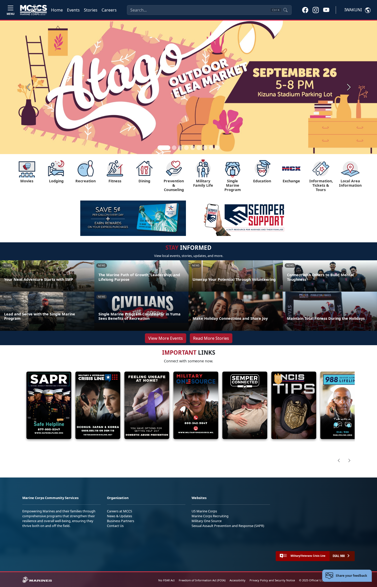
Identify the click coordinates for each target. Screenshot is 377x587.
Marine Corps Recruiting (210, 516)
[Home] (33, 10)
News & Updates (119, 516)
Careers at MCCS (119, 511)
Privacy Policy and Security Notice (272, 580)
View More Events (165, 338)
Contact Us (115, 525)
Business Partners (120, 521)
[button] (305, 10)
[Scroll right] (349, 460)
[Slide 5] (192, 147)
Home (57, 10)
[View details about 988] (342, 405)
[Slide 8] (211, 147)
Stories (90, 10)
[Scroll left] (338, 460)
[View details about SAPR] (48, 405)
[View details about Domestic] (146, 405)
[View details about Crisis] (97, 405)
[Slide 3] (180, 147)
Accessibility (237, 580)
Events (73, 10)
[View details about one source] (195, 405)
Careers (109, 10)
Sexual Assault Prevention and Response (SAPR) (228, 525)
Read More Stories (211, 338)
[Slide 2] (174, 147)
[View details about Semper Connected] (244, 405)
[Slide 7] (205, 147)
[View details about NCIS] (293, 405)
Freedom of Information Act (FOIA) (202, 580)
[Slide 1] (163, 147)
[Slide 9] (217, 147)
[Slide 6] (198, 147)
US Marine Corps (204, 511)
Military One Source (207, 521)
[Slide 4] (186, 147)
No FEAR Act (166, 580)
